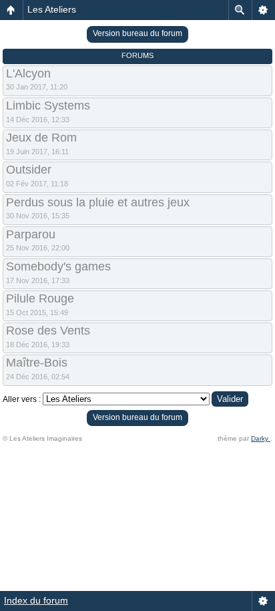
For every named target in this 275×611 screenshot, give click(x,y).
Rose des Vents (48, 330)
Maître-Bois (36, 362)
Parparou (30, 234)
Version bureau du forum (137, 33)
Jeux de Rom (41, 137)
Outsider (28, 169)
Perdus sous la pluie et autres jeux (98, 202)
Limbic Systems (48, 105)
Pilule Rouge (40, 298)
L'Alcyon (28, 73)
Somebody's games (58, 266)
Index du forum (36, 600)
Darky (260, 438)
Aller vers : (22, 399)
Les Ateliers (51, 9)
